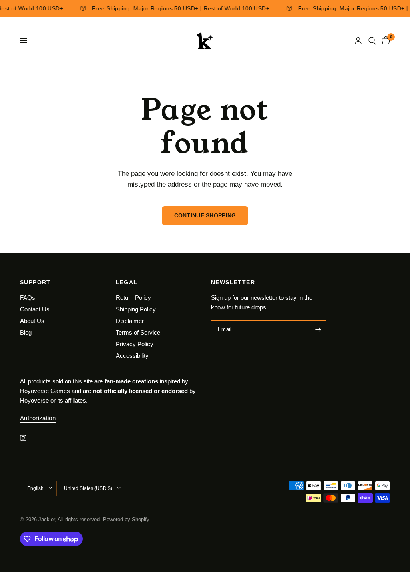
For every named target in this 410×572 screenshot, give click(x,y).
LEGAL (127, 282)
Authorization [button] (38, 418)
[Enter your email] (318, 329)
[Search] (372, 41)
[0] (384, 41)
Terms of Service (138, 332)
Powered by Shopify (126, 519)
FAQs (27, 297)
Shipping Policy (136, 309)
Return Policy (133, 297)
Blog (26, 332)
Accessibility (132, 355)
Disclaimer (130, 320)
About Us (32, 320)
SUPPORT (35, 282)
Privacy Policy (134, 344)
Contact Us (35, 309)
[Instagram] (29, 438)
